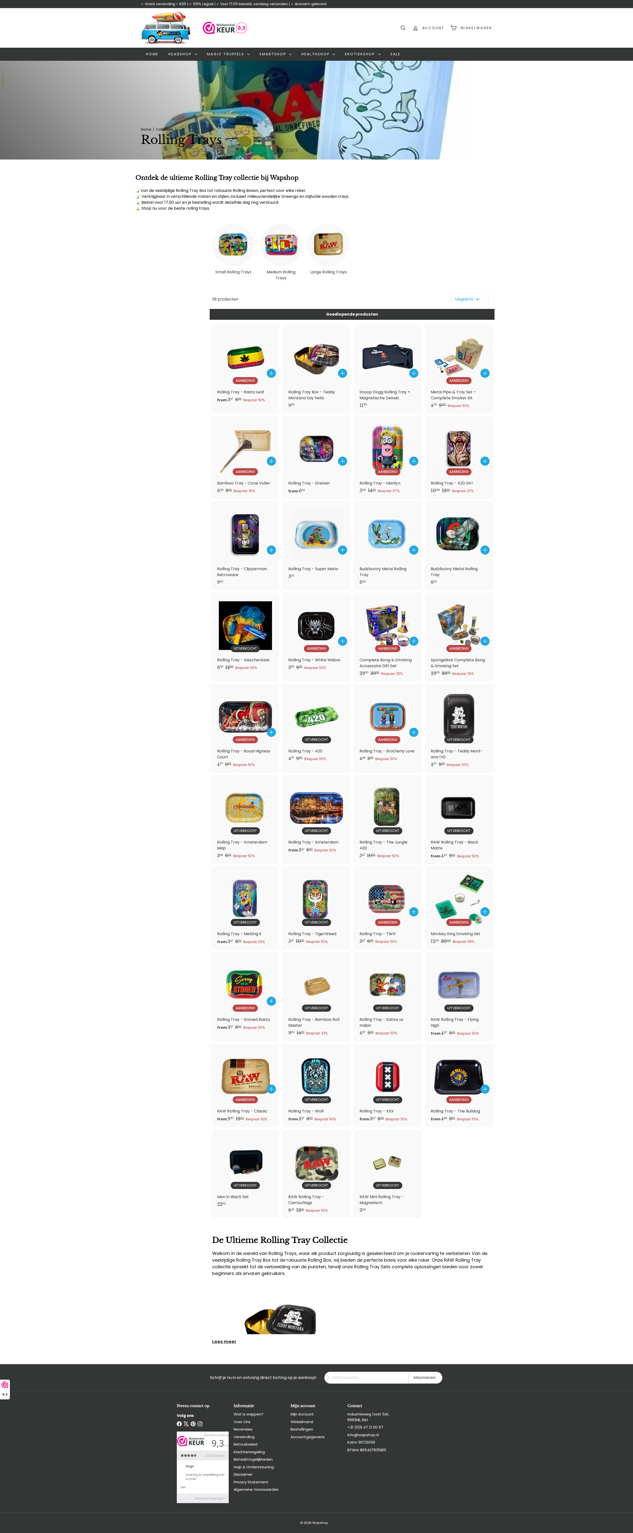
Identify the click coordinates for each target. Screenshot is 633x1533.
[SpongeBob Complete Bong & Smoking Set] (459, 637)
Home (152, 54)
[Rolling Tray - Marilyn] (388, 457)
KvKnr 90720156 (361, 1442)
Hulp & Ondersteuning (254, 1467)
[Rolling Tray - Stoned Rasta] (245, 993)
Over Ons (242, 1421)
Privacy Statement (251, 1482)
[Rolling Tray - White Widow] (316, 634)
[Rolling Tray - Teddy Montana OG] (459, 728)
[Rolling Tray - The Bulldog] (459, 1085)
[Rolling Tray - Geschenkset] (245, 634)
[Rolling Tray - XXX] (388, 1085)
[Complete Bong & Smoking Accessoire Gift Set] (388, 637)
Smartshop (273, 54)
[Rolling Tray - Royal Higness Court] (245, 728)
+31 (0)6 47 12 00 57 (365, 1427)
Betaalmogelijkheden (253, 1459)
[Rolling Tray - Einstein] (316, 457)
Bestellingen (302, 1429)
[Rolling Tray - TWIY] (388, 908)
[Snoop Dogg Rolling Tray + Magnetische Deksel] (388, 369)
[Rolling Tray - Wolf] (316, 1085)
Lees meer (224, 1341)
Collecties (164, 129)
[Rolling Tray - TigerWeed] (316, 908)
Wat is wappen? (248, 1414)
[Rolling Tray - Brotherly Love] (388, 725)
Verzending (244, 1436)
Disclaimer (243, 1474)
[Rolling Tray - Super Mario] (316, 543)
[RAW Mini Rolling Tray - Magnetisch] (388, 1174)
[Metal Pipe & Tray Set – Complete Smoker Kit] (459, 369)
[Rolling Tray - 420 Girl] (459, 457)
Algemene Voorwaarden (256, 1489)
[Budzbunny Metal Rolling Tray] (388, 546)
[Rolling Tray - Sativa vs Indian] (388, 996)
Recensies (243, 1429)
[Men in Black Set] (245, 1171)
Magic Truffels (226, 54)
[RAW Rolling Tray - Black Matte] (459, 819)
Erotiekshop (361, 54)
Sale (395, 54)
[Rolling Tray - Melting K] (245, 908)
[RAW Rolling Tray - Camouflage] (316, 1174)
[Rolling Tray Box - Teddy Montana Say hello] (316, 369)
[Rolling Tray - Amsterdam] (316, 816)
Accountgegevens (308, 1436)
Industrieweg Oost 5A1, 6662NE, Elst (368, 1417)
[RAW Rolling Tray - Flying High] (459, 996)
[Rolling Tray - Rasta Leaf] (245, 366)
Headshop (180, 54)
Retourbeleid (245, 1444)
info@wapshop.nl (363, 1434)
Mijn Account (302, 1414)
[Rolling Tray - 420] (316, 725)
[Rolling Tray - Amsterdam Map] (245, 819)
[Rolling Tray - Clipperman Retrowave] (245, 546)
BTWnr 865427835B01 (366, 1449)
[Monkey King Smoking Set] (459, 908)
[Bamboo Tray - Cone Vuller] (245, 457)
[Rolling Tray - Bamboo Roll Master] (316, 996)
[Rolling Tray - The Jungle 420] (388, 819)
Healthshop (316, 54)
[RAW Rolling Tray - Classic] (245, 1085)
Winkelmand (302, 1421)
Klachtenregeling (249, 1451)
